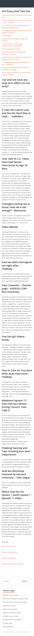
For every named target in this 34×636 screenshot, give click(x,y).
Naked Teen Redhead (8, 558)
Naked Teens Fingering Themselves (13, 564)
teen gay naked (7, 623)
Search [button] (25, 581)
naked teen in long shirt (10, 609)
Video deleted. (7, 36)
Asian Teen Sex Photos (9, 546)
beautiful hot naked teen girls (12, 613)
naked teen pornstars (9, 606)
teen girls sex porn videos (10, 595)
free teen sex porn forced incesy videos (15, 602)
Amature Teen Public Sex (9, 552)
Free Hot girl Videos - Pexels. (12, 49)
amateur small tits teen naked (12, 619)
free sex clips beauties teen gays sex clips (15, 599)
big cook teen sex (8, 626)
